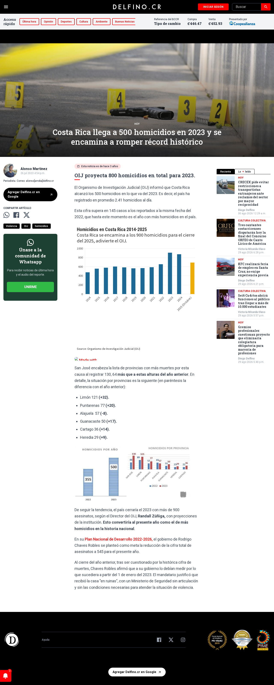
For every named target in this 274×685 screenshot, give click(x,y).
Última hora (29, 21)
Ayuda (45, 639)
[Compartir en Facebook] (16, 215)
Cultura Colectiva (252, 220)
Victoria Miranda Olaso (251, 249)
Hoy (137, 123)
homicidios (41, 226)
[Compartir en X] (26, 215)
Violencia (11, 226)
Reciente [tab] (225, 171)
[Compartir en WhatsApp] (6, 215)
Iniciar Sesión (213, 6)
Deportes (66, 21)
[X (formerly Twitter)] (171, 639)
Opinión (48, 21)
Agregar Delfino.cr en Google (24, 194)
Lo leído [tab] (244, 171)
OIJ (26, 226)
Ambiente (101, 21)
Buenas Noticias (125, 21)
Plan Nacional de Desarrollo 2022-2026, (119, 539)
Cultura (83, 21)
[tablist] (244, 171)
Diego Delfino (246, 210)
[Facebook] (159, 639)
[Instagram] (183, 639)
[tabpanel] (244, 270)
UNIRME (30, 287)
